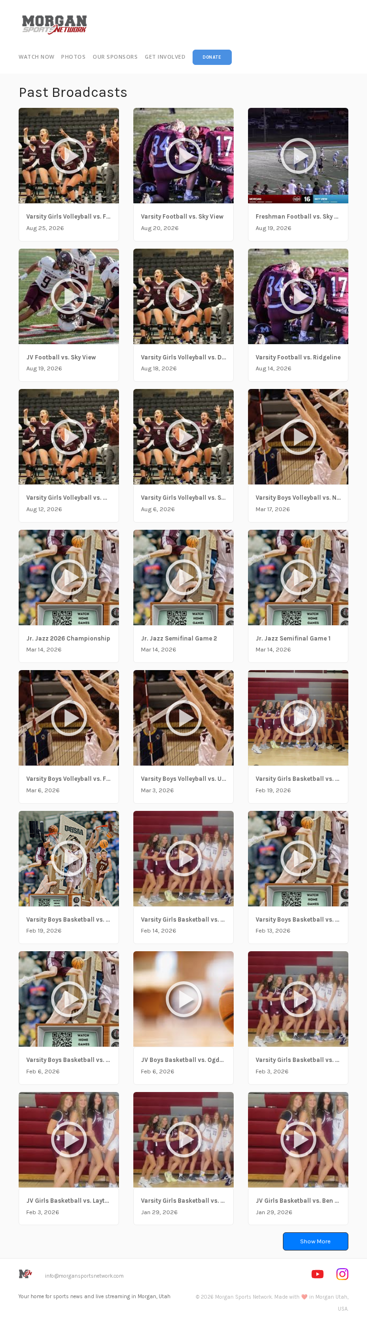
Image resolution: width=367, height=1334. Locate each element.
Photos (73, 56)
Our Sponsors (115, 56)
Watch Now (36, 56)
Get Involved (165, 56)
